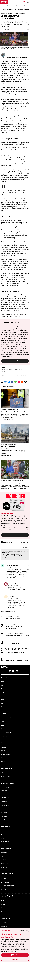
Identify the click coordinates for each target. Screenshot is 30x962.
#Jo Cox (3, 369)
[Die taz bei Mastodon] (10, 671)
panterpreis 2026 (5, 790)
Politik (2, 681)
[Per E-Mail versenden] (2, 382)
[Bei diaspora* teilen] (19, 382)
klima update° (4, 809)
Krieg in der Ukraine (6, 729)
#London (21, 369)
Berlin (2, 699)
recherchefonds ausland (7, 783)
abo (2, 772)
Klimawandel (4, 736)
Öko (2, 685)
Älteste (27, 542)
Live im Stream (5, 860)
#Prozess (3, 371)
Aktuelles (3, 747)
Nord (2, 703)
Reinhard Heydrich (20, 249)
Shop (2, 908)
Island (2, 721)
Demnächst (4, 852)
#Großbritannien (10, 369)
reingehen (3, 819)
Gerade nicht (22, 930)
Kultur (2, 692)
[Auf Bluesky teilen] (9, 382)
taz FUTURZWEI (5, 882)
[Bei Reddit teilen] (22, 382)
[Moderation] (6, 584)
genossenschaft (5, 776)
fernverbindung (5, 805)
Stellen (3, 758)
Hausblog (3, 750)
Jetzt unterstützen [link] (15, 361)
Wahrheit (3, 707)
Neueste (23, 542)
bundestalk (4, 801)
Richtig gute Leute (6, 732)
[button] (28, 2)
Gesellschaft (4, 689)
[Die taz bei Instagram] (17, 671)
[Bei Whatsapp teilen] (15, 382)
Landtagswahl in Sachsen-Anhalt (10, 718)
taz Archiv (3, 889)
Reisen (3, 900)
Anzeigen (3, 911)
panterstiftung (5, 787)
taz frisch (3, 834)
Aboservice (4, 926)
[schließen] (27, 930)
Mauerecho (4, 812)
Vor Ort (3, 856)
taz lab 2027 (4, 867)
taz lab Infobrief (5, 841)
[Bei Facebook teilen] (12, 382)
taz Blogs (3, 878)
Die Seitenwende (5, 754)
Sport (2, 696)
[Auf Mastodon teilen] (5, 382)
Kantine (3, 904)
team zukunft (4, 831)
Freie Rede (4, 816)
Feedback (3, 922)
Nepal (2, 725)
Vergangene (4, 863)
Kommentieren (11, 376)
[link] (9, 6)
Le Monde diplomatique (7, 885)
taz (4, 667)
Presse (3, 761)
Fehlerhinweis (19, 376)
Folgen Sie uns (4, 671)
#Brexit (16, 369)
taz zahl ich (4, 780)
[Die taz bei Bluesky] (13, 671)
